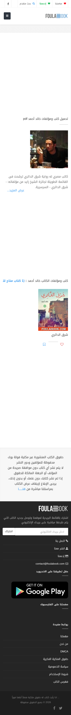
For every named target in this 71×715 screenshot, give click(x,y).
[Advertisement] (35, 76)
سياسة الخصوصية (58, 666)
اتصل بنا (60, 541)
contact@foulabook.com (50, 563)
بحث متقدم (26, 4)
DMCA (64, 651)
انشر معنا (60, 548)
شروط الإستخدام (58, 674)
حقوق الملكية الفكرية (55, 659)
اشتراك (9, 531)
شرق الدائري (59, 335)
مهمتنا (59, 4)
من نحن (64, 643)
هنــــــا (22, 489)
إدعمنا (61, 556)
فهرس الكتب (60, 681)
